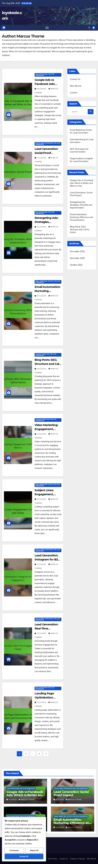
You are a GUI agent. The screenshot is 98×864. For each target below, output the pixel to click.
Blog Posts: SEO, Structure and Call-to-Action (48, 364)
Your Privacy (52, 859)
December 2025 (77, 251)
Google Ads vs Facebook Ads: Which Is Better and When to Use (81, 183)
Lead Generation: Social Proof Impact (46, 153)
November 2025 (77, 258)
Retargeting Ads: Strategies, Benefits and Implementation (81, 205)
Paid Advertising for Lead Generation (44, 74)
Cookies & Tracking (77, 859)
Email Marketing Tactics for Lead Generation (47, 281)
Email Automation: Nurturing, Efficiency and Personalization (81, 217)
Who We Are (76, 86)
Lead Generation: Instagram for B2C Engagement (47, 559)
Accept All (24, 856)
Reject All (34, 850)
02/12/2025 (42, 89)
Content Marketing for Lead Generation (45, 354)
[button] (89, 28)
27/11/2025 (42, 434)
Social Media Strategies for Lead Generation (47, 143)
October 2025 (76, 265)
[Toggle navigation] (47, 28)
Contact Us (75, 79)
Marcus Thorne (28, 799)
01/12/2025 (42, 158)
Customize (14, 850)
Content (73, 93)
